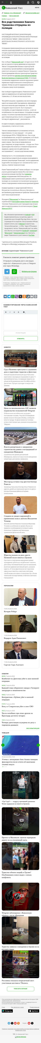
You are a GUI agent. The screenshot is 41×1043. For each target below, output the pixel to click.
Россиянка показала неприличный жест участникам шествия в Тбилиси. (18, 981)
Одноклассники (19, 233)
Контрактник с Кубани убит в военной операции (17, 698)
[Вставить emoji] (24, 312)
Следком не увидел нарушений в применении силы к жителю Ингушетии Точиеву (20, 518)
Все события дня (32, 728)
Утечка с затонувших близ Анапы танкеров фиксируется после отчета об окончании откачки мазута (20, 762)
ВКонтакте (8, 233)
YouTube (31, 235)
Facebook (25, 231)
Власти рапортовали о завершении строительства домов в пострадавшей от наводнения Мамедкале (20, 449)
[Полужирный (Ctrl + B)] (6, 312)
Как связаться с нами (17, 1007)
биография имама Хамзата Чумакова (25, 201)
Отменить (20, 338)
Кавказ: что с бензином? (12, 13)
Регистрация (21, 333)
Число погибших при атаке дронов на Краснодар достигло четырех (17, 714)
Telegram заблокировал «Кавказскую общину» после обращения (17, 914)
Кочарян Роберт (10, 611)
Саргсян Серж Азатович (14, 664)
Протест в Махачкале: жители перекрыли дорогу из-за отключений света (19, 838)
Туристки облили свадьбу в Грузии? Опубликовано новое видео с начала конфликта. (16, 875)
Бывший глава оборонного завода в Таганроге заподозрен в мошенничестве (20, 689)
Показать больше (20, 988)
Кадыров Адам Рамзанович (15, 638)
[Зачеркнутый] (18, 312)
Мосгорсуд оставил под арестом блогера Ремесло (20, 482)
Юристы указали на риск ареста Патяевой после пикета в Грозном (18, 556)
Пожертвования (34, 1007)
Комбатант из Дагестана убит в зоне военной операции (20, 679)
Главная (4, 16)
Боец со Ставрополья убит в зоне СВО (17, 706)
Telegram (22, 224)
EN (6, 2)
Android (27, 214)
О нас (3, 1007)
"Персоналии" (13, 199)
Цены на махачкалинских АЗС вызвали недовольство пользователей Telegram (20, 409)
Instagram (33, 231)
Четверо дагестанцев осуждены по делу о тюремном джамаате (19, 723)
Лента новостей (14, 16)
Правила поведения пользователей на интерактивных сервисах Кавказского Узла (20, 1029)
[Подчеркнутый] (14, 312)
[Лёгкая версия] (11, 2)
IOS (33, 214)
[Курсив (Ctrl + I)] (10, 312)
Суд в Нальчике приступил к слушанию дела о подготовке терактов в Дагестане (20, 370)
